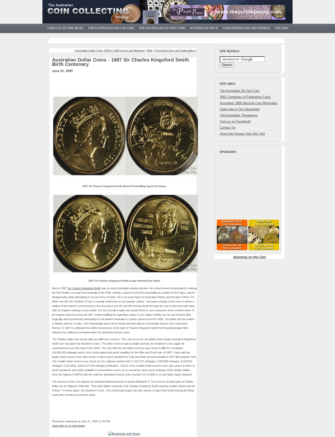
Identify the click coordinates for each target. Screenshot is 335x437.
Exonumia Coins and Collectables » (176, 50)
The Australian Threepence (239, 115)
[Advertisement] (131, 85)
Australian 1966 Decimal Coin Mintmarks (249, 103)
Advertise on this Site (249, 257)
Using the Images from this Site (242, 134)
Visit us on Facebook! (235, 121)
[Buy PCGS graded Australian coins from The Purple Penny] (227, 18)
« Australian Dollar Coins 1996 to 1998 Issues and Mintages (109, 50)
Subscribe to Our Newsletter (240, 109)
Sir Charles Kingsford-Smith (84, 288)
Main (150, 50)
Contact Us (228, 127)
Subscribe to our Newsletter (68, 425)
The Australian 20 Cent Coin (239, 91)
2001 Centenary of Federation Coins (245, 97)
